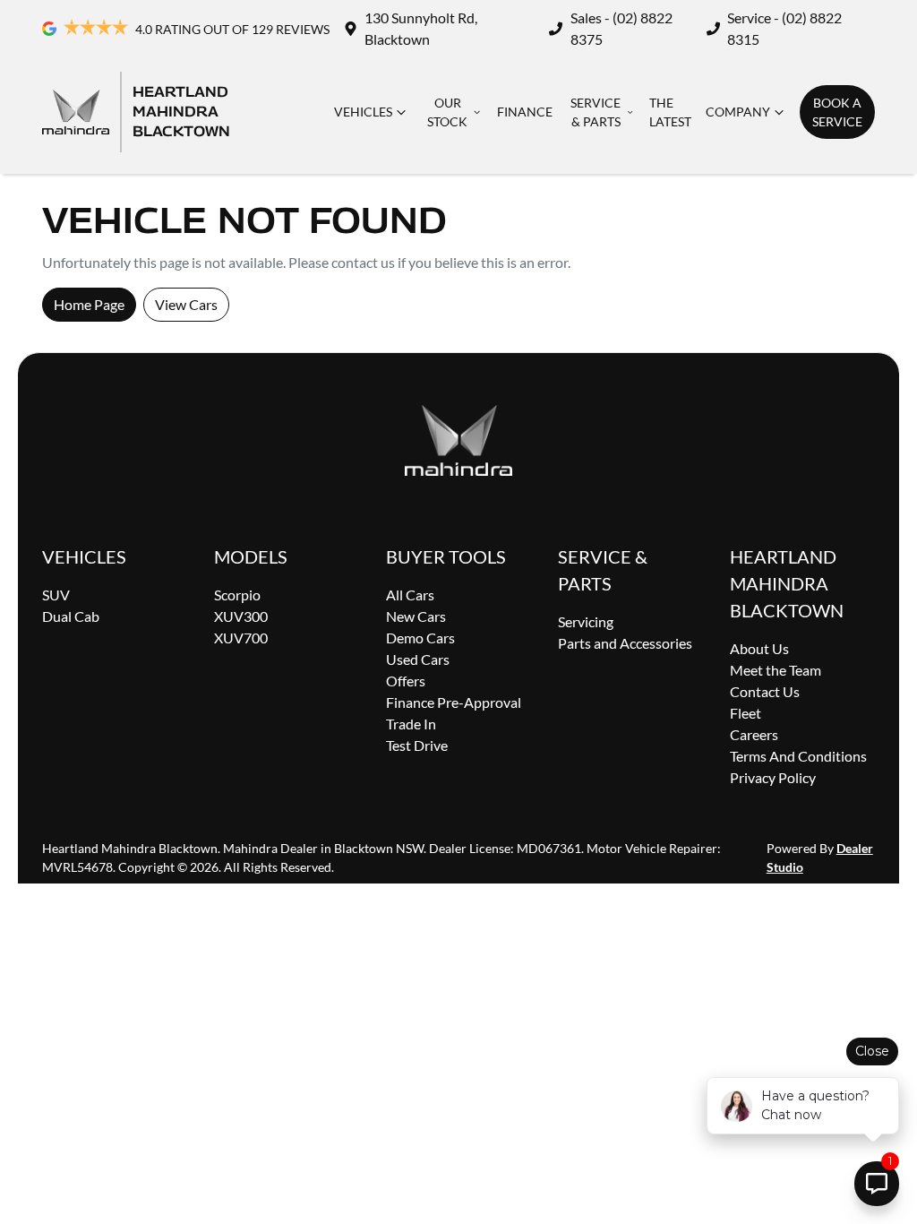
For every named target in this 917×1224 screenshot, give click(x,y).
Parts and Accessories (625, 642)
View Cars (186, 304)
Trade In (411, 723)
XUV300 (241, 616)
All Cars (410, 594)
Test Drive (417, 745)
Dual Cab (70, 616)
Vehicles (363, 111)
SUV (56, 594)
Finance (525, 111)
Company (738, 111)
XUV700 (241, 637)
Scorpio (237, 594)
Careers (754, 734)
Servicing (585, 621)
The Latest (670, 112)
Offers (405, 680)
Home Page (89, 304)
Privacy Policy (773, 777)
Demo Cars (420, 637)
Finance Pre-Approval (453, 702)
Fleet (745, 712)
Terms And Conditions (798, 755)
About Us (759, 648)
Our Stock (447, 112)
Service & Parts (595, 112)
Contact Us (765, 691)
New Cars (416, 616)
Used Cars (418, 659)
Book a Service (837, 112)
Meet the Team (775, 669)
